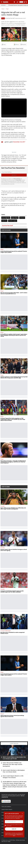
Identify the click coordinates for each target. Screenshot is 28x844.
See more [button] (14, 152)
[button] (1, 2)
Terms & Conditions (12, 834)
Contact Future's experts (7, 809)
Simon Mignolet (6, 217)
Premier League (12, 220)
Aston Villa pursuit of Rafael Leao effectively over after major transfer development (12, 764)
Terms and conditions (6, 806)
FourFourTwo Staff (10, 18)
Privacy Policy (18, 833)
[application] (14, 107)
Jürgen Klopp (15, 217)
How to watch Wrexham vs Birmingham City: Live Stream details (14, 771)
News (3, 18)
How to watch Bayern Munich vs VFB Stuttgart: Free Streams (13, 776)
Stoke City (4, 220)
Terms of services (16, 178)
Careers (3, 821)
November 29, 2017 (19, 142)
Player (7, 8)
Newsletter (24, 44)
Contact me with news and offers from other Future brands (14, 825)
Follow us (17, 44)
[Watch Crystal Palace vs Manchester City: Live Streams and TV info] (14, 753)
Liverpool (22, 217)
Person (3, 8)
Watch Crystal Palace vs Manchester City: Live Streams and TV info (14, 757)
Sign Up (14, 829)
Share (4, 44)
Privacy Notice (18, 180)
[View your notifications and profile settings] (14, 2)
